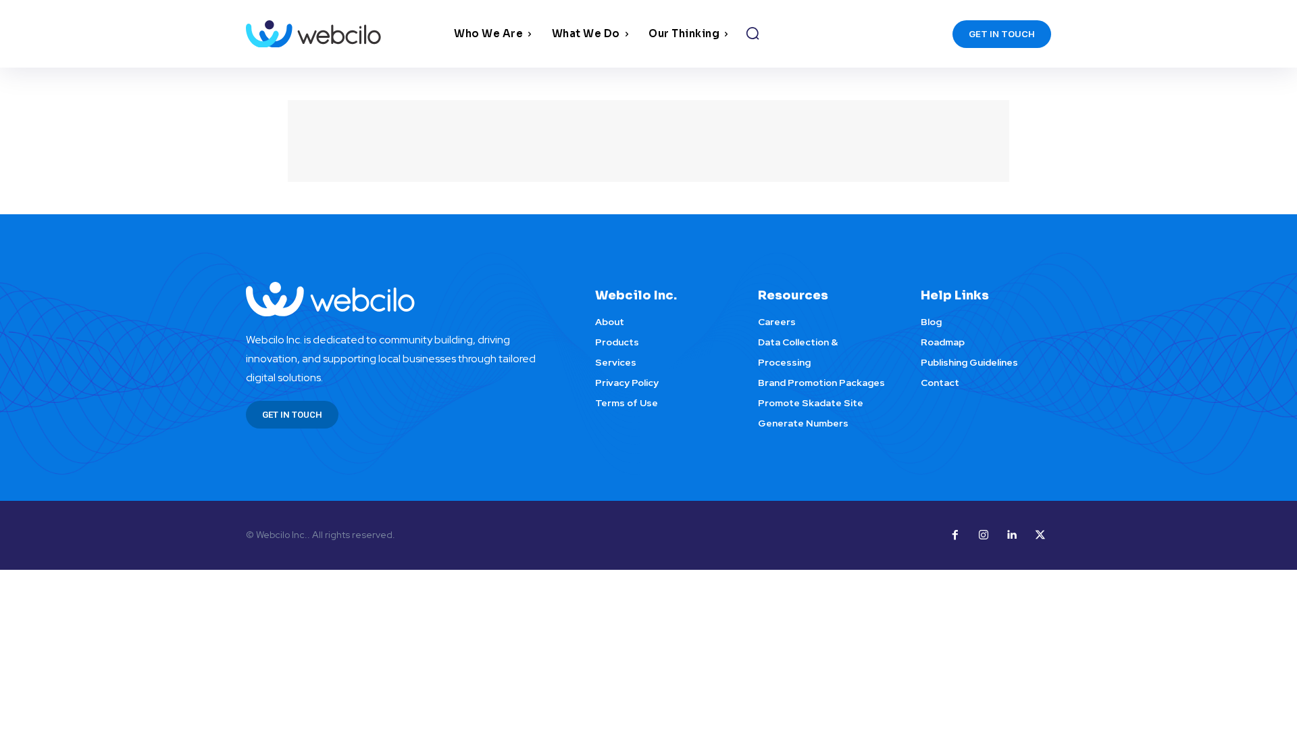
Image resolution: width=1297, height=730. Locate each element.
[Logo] (346, 34)
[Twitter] (1040, 535)
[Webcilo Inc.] (404, 299)
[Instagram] (983, 535)
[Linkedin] (1012, 535)
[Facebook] (955, 535)
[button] (752, 33)
